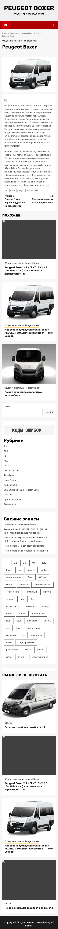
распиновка (12, 649)
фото (9, 657)
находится (36, 635)
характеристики (40, 657)
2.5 (24, 562)
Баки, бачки (10, 480)
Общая (44, 190)
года (18, 620)
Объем (9, 584)
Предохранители (12, 499)
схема (28, 649)
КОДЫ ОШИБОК (26, 430)
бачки (9, 613)
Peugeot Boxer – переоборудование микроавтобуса (15, 201)
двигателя (32, 620)
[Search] (53, 25)
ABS (6, 451)
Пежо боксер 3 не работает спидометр (24, 545)
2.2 (15, 562)
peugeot (21, 190)
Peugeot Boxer (29, 8)
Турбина (47, 591)
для (8, 628)
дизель (47, 620)
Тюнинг (10, 599)
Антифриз (9, 475)
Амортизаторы (11, 470)
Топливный (31, 591)
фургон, (22, 657)
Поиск (7, 406)
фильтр (40, 649)
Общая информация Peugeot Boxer (19, 41)
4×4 (5, 446)
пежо (9, 642)
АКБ (6, 460)
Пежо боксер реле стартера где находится (26, 550)
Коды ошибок (11, 485)
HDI (5, 456)
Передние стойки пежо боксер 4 (20, 524)
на (24, 635)
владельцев (38, 613)
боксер (22, 613)
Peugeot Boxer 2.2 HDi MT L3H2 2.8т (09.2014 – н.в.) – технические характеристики (26, 270)
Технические (12, 591)
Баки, (30, 577)
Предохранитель (42, 584)
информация (32, 190)
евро (18, 628)
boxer (12, 190)
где (8, 620)
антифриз (30, 606)
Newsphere (42, 922)
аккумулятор (12, 606)
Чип (22, 599)
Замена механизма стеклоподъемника (43, 199)
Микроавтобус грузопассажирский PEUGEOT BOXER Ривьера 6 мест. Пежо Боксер (28, 332)
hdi (19, 570)
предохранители (26, 642)
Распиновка (10, 504)
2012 (43, 562)
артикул (46, 606)
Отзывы (8, 494)
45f (33, 562)
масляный (11, 635)
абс (32, 599)
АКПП (7, 465)
